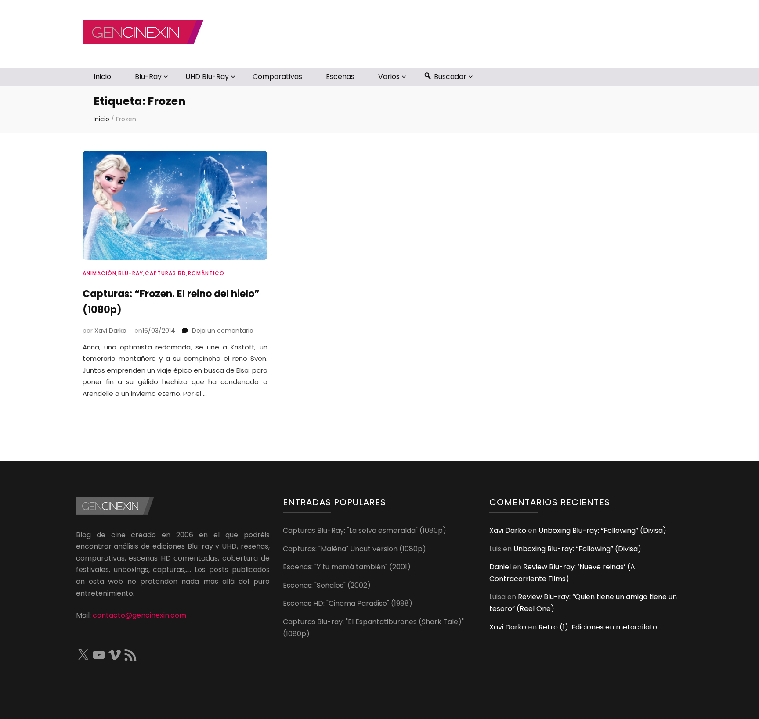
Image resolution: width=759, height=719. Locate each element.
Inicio (102, 77)
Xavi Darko (110, 330)
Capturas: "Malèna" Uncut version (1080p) (354, 549)
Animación (99, 273)
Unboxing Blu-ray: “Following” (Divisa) (602, 530)
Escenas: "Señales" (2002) (327, 585)
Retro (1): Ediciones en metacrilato (598, 627)
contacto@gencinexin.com (139, 615)
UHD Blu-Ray (207, 77)
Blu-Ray (148, 77)
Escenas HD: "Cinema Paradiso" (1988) (347, 603)
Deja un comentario (222, 330)
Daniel (500, 567)
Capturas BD (165, 273)
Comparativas (277, 77)
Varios (389, 77)
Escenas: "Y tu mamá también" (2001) (347, 567)
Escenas (340, 77)
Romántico (206, 273)
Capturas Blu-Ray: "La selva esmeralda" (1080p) (364, 530)
